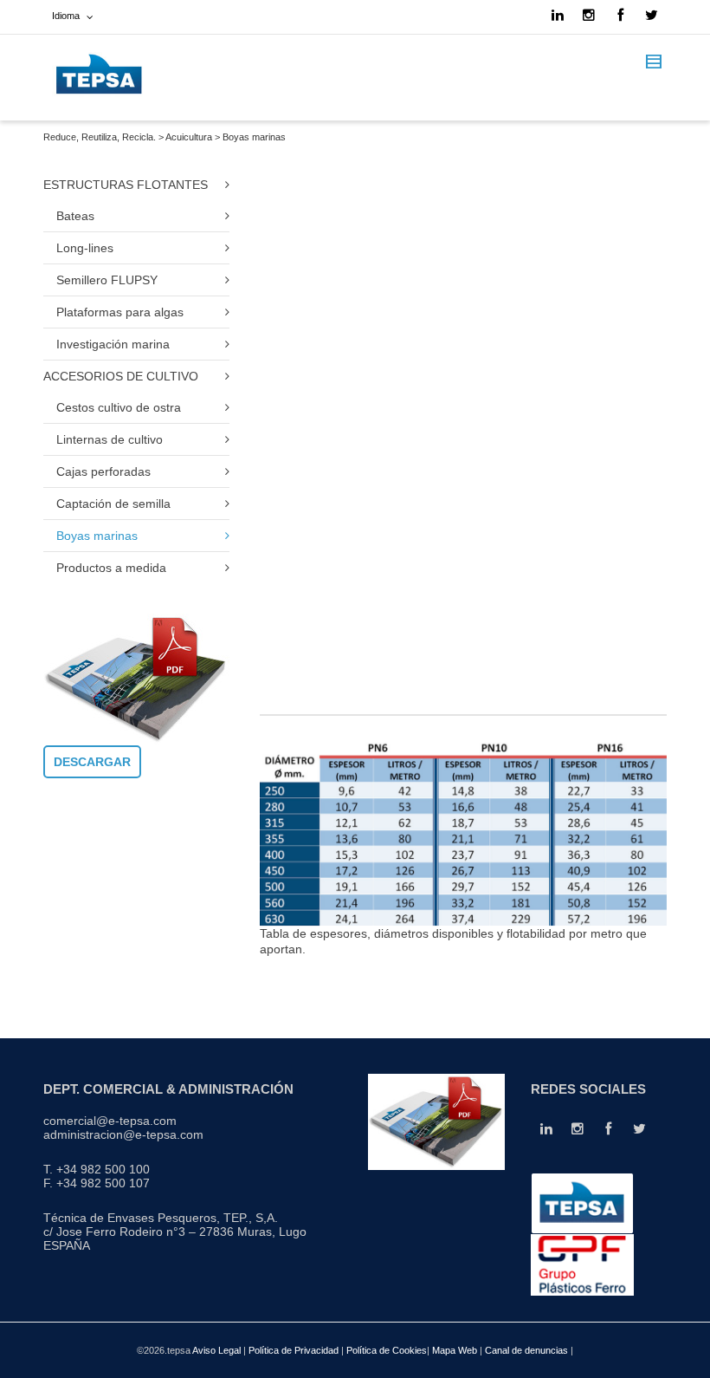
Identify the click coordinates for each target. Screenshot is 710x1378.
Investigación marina (113, 344)
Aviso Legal (216, 1350)
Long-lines (84, 248)
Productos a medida (111, 568)
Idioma (66, 15)
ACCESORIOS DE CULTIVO (120, 376)
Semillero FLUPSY (107, 280)
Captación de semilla (113, 503)
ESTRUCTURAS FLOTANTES (125, 185)
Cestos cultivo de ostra (118, 407)
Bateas (75, 216)
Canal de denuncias (528, 1350)
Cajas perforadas (103, 471)
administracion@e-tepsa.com (123, 1134)
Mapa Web (456, 1350)
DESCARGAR (92, 762)
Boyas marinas (97, 536)
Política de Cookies (386, 1350)
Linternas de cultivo (109, 439)
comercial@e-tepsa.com (110, 1121)
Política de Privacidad (293, 1350)
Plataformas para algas (120, 312)
